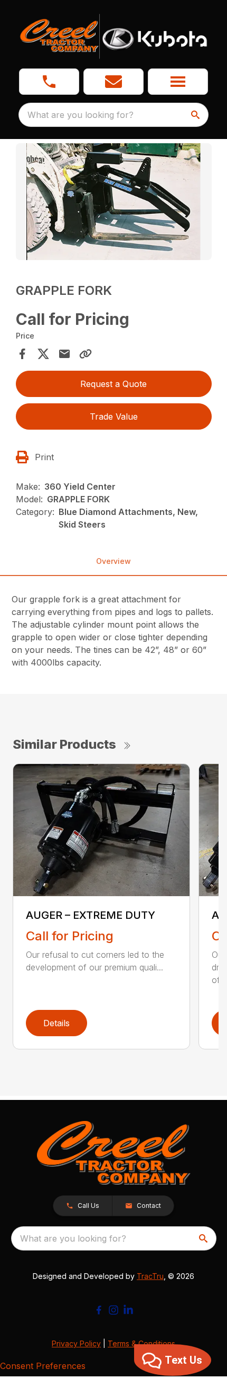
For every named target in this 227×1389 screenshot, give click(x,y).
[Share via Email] (64, 354)
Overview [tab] (113, 561)
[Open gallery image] (114, 202)
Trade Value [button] (114, 416)
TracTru (150, 1276)
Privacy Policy (76, 1343)
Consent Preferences (43, 1366)
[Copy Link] (85, 354)
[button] (49, 81)
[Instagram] (113, 1310)
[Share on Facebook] (22, 354)
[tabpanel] (114, 203)
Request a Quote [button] (113, 384)
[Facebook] (98, 1310)
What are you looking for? (80, 115)
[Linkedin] (128, 1310)
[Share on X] (43, 354)
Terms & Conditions (141, 1343)
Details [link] (56, 1023)
